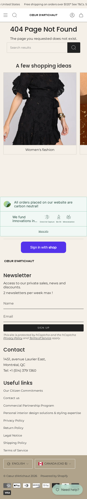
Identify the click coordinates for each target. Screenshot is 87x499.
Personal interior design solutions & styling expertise (42, 413)
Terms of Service (40, 338)
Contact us (11, 398)
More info (43, 231)
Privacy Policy (12, 338)
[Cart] (81, 15)
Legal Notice (12, 435)
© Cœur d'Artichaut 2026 (20, 476)
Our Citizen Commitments (23, 391)
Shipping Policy (15, 443)
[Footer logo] (19, 261)
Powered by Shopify (54, 476)
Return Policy (13, 428)
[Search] (73, 47)
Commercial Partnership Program (28, 405)
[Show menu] (5, 15)
